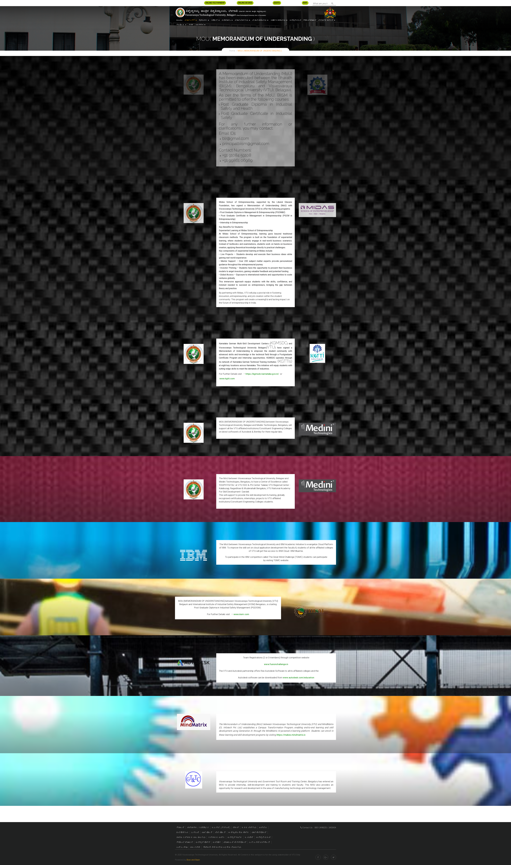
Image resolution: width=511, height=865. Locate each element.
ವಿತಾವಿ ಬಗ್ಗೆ (190, 20)
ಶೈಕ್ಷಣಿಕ (203, 20)
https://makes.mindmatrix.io (290, 734)
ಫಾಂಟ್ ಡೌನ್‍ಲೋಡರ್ (259, 832)
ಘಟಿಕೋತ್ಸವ (182, 832)
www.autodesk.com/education (298, 677)
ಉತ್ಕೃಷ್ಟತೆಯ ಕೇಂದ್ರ (238, 832)
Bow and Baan (193, 860)
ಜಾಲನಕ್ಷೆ (195, 847)
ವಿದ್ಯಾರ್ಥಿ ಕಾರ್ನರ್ (325, 20)
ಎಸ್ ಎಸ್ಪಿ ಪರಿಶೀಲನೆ (259, 842)
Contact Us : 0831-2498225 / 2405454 (319, 827)
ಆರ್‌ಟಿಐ (263, 827)
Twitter (333, 857)
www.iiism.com (241, 614)
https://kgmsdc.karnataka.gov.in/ (262, 373)
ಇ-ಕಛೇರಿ (249, 837)
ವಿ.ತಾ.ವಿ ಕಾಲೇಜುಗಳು (259, 20)
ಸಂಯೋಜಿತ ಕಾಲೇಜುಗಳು (278, 20)
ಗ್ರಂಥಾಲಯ (180, 25)
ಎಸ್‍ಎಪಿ (195, 832)
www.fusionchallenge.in (276, 664)
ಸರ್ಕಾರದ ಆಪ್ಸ (216, 837)
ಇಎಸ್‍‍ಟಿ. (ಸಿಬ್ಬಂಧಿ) (221, 827)
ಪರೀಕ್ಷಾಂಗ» (226, 20)
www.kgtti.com (227, 378)
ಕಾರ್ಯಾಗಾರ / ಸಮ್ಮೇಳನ (198, 827)
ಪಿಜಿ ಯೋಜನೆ (220, 832)
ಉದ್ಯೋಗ (217, 842)
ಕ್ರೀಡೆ (191, 25)
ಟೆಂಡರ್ (236, 827)
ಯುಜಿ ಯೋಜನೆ (207, 832)
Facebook (318, 857)
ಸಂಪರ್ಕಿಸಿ (199, 25)
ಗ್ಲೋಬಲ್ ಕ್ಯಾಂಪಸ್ (309, 20)
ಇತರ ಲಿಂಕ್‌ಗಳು (249, 827)
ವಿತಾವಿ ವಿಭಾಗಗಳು (241, 20)
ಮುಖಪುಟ (179, 20)
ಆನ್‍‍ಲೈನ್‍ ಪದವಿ (295, 20)
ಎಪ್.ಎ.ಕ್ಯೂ (181, 847)
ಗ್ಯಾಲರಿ (180, 827)
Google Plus (325, 857)
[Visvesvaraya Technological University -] (220, 12)
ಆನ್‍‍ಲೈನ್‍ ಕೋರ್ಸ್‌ (203, 842)
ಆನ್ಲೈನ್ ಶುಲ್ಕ (234, 837)
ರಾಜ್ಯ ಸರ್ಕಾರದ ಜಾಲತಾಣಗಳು (190, 837)
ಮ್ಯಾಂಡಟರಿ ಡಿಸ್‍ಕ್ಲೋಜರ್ (235, 842)
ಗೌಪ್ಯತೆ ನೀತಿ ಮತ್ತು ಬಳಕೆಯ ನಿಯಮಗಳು (222, 847)
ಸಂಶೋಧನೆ (214, 20)
